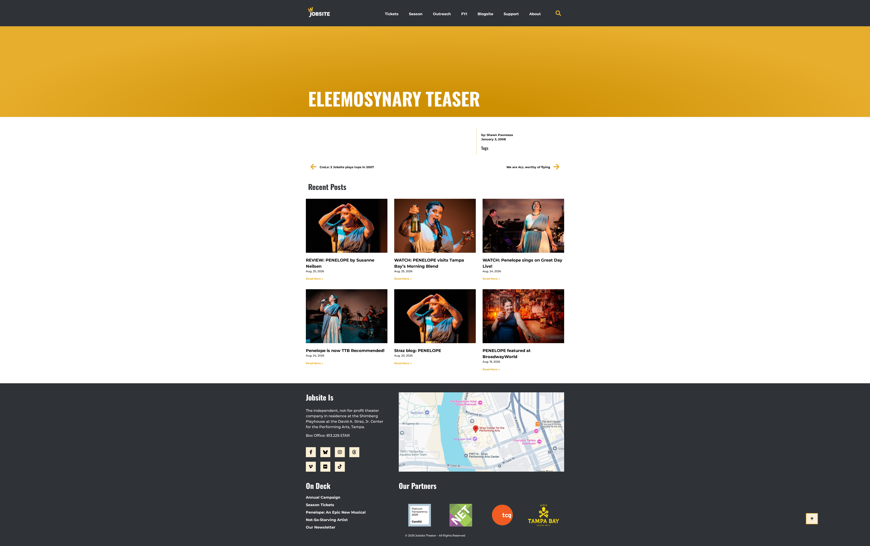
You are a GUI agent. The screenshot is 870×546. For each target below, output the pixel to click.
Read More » (314, 278)
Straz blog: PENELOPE (417, 350)
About (535, 14)
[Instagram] (340, 452)
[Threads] (354, 452)
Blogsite (485, 14)
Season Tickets (320, 505)
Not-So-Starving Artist (327, 520)
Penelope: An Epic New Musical (336, 512)
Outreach (442, 14)
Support (511, 14)
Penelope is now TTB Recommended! (345, 350)
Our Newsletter (320, 527)
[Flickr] (325, 467)
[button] (558, 13)
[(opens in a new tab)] (346, 226)
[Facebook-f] (311, 452)
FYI (464, 14)
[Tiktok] (340, 467)
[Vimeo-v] (311, 467)
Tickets (392, 14)
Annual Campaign (323, 497)
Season (416, 14)
